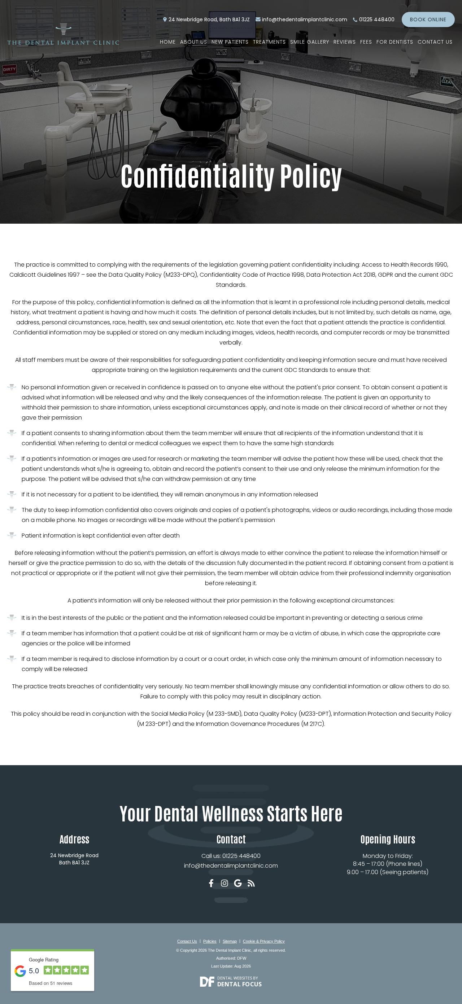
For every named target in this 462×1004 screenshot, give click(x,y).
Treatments (269, 41)
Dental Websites (234, 978)
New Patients (230, 41)
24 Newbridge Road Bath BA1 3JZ (74, 859)
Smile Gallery (309, 41)
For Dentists (394, 41)
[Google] (238, 883)
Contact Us (435, 41)
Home (168, 41)
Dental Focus (239, 984)
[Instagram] (224, 883)
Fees (366, 41)
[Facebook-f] (211, 883)
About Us (193, 41)
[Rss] (251, 883)
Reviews (345, 41)
